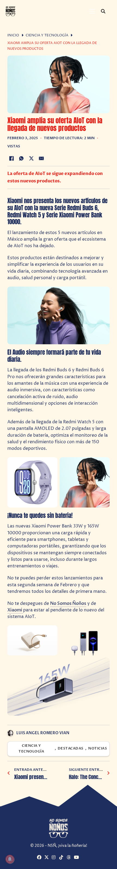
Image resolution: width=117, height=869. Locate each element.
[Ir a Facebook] (40, 858)
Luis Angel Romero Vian (42, 733)
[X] (31, 158)
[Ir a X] (47, 858)
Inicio (13, 35)
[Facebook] (11, 158)
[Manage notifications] (9, 859)
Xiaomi (15, 610)
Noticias (97, 748)
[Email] (41, 158)
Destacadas (71, 748)
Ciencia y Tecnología (47, 35)
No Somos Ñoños (68, 603)
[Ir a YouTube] (77, 858)
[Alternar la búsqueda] (103, 11)
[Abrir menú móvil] (92, 11)
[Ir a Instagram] (55, 858)
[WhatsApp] (21, 158)
